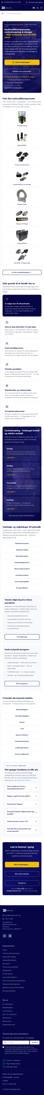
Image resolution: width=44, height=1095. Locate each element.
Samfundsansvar (9, 1025)
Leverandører (8, 1011)
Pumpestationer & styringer (22, 184)
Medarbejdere (8, 1007)
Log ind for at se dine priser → (13, 88)
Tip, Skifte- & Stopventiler (22, 263)
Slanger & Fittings (22, 224)
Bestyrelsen (7, 1018)
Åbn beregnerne (22, 684)
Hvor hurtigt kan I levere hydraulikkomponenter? (16, 787)
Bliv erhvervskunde (22, 874)
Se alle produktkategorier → (22, 272)
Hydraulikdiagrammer (22, 562)
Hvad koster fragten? (15, 804)
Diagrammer (7, 970)
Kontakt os (22, 883)
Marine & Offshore (22, 735)
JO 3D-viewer (8, 974)
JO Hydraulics (8, 1004)
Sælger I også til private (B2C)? (18, 796)
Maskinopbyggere (22, 709)
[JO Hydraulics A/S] (6, 8)
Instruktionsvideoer (22, 575)
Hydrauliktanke (22, 243)
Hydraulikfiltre (22, 145)
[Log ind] (37, 8)
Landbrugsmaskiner (22, 748)
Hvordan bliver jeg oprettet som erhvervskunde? (19, 830)
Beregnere (6, 964)
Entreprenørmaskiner (22, 741)
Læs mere (10, 457)
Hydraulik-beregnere (22, 543)
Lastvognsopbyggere (22, 716)
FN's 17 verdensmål (9, 1084)
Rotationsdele (22, 204)
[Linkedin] (10, 936)
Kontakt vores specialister (22, 71)
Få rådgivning (22, 637)
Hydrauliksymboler (22, 556)
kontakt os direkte (23, 780)
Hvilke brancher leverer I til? (17, 821)
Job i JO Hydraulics (10, 1014)
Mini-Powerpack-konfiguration (14, 981)
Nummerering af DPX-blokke (13, 987)
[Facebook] (4, 936)
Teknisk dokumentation (22, 569)
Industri (22, 722)
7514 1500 (20, 888)
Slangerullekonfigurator (11, 984)
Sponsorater (7, 1021)
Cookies (5, 1081)
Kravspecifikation (22, 588)
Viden (5, 950)
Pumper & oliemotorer (22, 165)
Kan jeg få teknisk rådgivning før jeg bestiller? (20, 813)
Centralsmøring (22, 126)
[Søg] (41, 13)
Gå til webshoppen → (23, 62)
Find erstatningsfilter (22, 581)
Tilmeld (35, 1042)
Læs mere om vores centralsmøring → (22, 515)
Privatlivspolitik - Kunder (11, 1077)
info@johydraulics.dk (13, 891)
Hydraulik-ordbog (22, 550)
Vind (22, 728)
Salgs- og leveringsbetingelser (13, 1074)
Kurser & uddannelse (22, 754)
